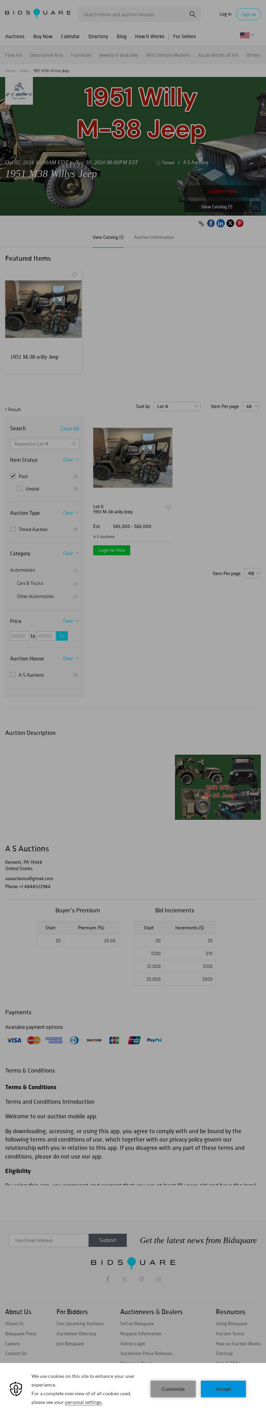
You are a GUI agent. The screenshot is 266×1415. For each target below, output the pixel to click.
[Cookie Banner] (133, 1389)
